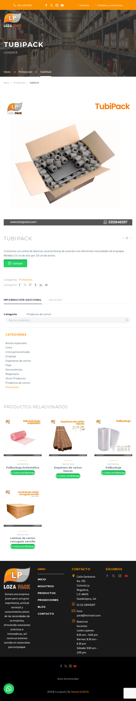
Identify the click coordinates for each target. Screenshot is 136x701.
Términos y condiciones (110, 5)
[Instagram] (57, 5)
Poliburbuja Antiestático (22, 467)
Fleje (8, 365)
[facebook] (107, 575)
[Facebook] (46, 5)
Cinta (8, 347)
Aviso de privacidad (68, 679)
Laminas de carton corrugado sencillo (22, 540)
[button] (9, 688)
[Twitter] (51, 5)
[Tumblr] (35, 285)
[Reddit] (46, 285)
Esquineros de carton (18, 360)
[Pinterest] (30, 285)
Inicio (6, 82)
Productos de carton (17, 382)
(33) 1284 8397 (24, 5)
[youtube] (126, 575)
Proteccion (19, 82)
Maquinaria (12, 374)
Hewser (75, 691)
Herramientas (13, 369)
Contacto (84, 5)
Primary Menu (129, 20)
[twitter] (113, 575)
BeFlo (85, 691)
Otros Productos (15, 378)
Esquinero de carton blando (68, 469)
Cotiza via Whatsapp (24, 472)
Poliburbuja (113, 467)
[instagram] (119, 575)
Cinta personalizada (17, 352)
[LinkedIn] (41, 285)
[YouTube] (62, 5)
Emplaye (10, 356)
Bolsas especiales (16, 343)
